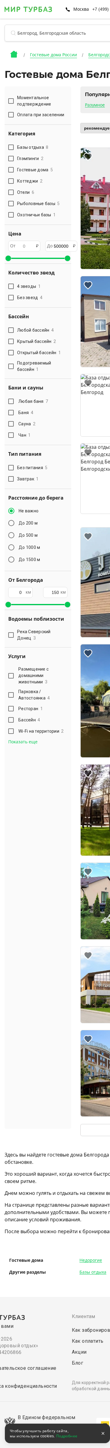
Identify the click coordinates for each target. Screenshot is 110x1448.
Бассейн (29, 719)
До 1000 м (29, 547)
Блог (77, 1363)
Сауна (26, 423)
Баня (25, 412)
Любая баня (33, 401)
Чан (24, 435)
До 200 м (28, 523)
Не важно (28, 510)
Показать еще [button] (23, 741)
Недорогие (90, 1260)
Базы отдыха (92, 1272)
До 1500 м (29, 559)
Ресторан (30, 708)
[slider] (8, 258)
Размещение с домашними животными (33, 675)
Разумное (95, 105)
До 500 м (28, 535)
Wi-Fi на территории (41, 731)
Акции (79, 1352)
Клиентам (83, 1316)
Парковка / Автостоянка (34, 694)
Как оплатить (88, 1341)
